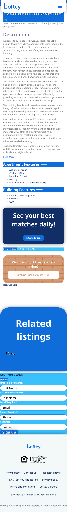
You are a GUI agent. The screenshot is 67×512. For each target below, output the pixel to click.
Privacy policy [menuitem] (50, 479)
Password (5, 421)
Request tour (10, 248)
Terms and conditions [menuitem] (23, 486)
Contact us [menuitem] (30, 472)
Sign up (4, 379)
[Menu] (60, 6)
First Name (11, 382)
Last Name (11, 392)
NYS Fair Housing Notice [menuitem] (23, 479)
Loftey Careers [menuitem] (48, 486)
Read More (8, 156)
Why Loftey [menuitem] (12, 472)
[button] (33, 238)
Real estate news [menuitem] (51, 472)
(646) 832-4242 (27, 248)
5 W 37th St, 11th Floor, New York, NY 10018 (33, 494)
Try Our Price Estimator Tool (33, 275)
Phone (9, 411)
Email (8, 402)
